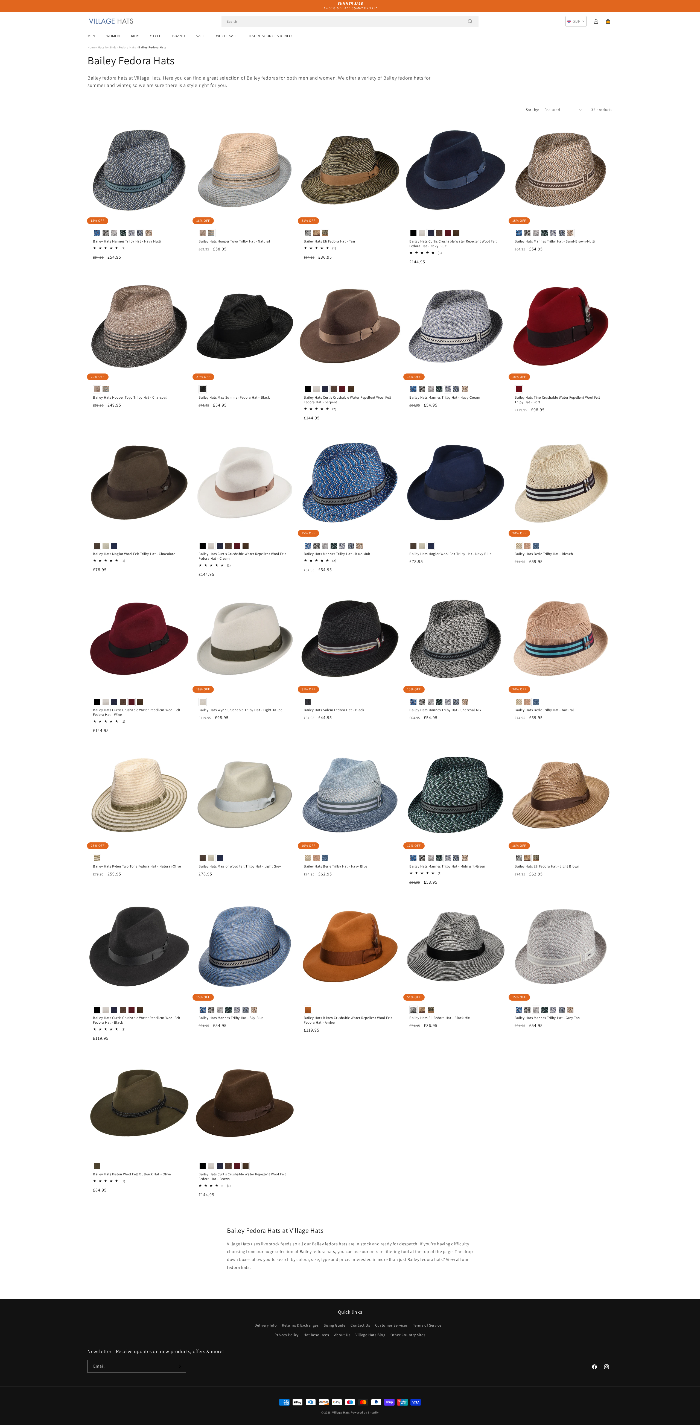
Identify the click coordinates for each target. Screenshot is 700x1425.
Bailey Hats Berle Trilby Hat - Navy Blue (335, 866)
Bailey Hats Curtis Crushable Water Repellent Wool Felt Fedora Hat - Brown (242, 1176)
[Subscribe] (180, 1366)
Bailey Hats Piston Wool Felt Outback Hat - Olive (132, 1174)
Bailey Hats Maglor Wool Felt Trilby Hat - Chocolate (134, 554)
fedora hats (238, 1267)
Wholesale (227, 36)
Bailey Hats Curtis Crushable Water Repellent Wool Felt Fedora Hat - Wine (136, 712)
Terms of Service (427, 1325)
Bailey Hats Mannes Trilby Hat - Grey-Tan (547, 1018)
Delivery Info (266, 1325)
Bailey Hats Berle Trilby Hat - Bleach (544, 554)
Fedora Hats (127, 47)
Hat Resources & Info (270, 36)
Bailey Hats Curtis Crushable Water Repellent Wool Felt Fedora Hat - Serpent (347, 399)
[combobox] (350, 21)
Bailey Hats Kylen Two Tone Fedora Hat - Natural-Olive (137, 866)
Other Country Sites (407, 1334)
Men (91, 36)
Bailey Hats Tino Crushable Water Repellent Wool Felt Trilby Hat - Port (557, 399)
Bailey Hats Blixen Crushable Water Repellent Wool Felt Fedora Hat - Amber (348, 1020)
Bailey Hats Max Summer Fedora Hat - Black (234, 397)
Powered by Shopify (365, 1412)
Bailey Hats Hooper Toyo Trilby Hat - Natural (234, 241)
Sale (200, 36)
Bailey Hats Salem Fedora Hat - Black (334, 710)
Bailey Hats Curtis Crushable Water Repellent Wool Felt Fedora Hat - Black (136, 1020)
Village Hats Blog (370, 1334)
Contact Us (360, 1325)
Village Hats (341, 1412)
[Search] (470, 21)
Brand (178, 36)
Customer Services (391, 1325)
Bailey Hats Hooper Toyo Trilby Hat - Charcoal (130, 397)
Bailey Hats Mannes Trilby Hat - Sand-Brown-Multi (555, 241)
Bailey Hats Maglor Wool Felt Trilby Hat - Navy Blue (450, 554)
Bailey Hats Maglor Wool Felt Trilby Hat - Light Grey (240, 866)
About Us (342, 1334)
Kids (135, 36)
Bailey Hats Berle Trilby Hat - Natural (544, 710)
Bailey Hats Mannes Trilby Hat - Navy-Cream (444, 397)
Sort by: (532, 109)
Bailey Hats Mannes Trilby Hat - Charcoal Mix (445, 710)
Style (155, 36)
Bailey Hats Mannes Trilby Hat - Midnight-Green (447, 866)
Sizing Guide (334, 1325)
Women (113, 36)
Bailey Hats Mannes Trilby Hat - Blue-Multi (337, 554)
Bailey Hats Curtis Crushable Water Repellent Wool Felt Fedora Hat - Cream (242, 556)
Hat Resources (316, 1334)
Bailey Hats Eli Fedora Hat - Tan (329, 241)
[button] (608, 21)
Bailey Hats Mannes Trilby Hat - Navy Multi (127, 241)
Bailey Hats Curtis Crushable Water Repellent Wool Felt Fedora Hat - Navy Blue (453, 243)
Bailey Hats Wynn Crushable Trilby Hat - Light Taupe (240, 710)
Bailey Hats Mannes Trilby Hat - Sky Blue (231, 1018)
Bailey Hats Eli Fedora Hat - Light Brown (547, 866)
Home (91, 47)
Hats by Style (107, 47)
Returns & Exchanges (300, 1325)
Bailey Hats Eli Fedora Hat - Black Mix (439, 1018)
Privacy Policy (286, 1334)
